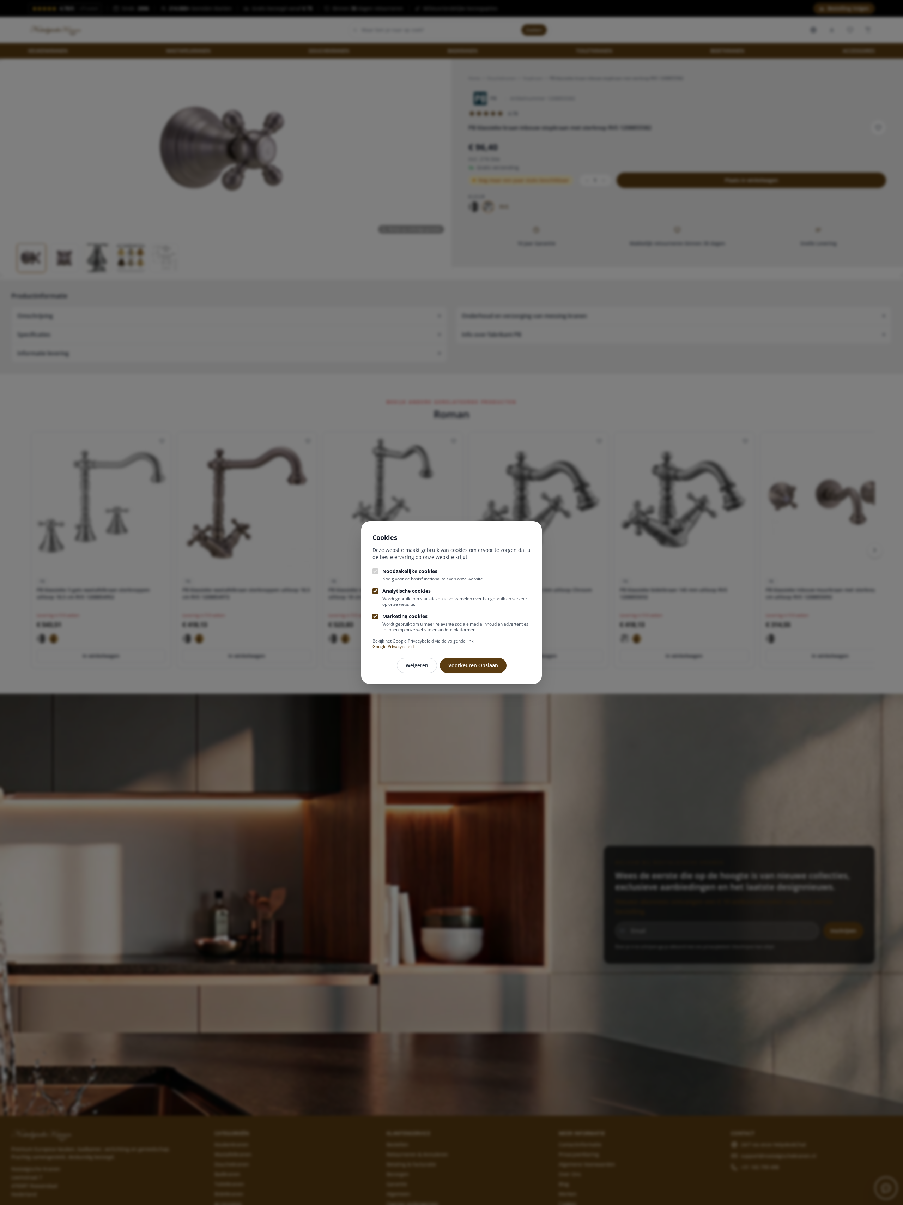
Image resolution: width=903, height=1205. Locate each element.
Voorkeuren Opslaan (473, 665)
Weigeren (417, 665)
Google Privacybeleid (393, 647)
